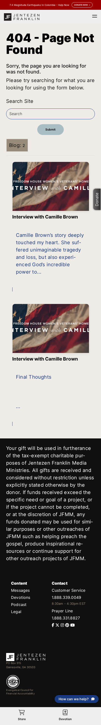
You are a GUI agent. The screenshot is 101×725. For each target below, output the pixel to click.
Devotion (65, 719)
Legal (16, 611)
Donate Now (81, 5)
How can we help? (74, 699)
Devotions (20, 597)
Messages (20, 590)
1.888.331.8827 (66, 618)
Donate (97, 199)
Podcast (18, 604)
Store (22, 719)
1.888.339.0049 (66, 597)
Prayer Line (62, 610)
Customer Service (69, 590)
